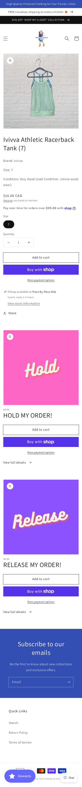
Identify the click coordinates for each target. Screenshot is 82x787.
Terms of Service (20, 742)
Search (13, 723)
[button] (5, 38)
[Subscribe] (68, 682)
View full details (15, 462)
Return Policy (18, 733)
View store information (24, 303)
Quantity (8, 234)
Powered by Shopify (54, 778)
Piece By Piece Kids (35, 778)
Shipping (7, 200)
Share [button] (12, 313)
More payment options (41, 280)
